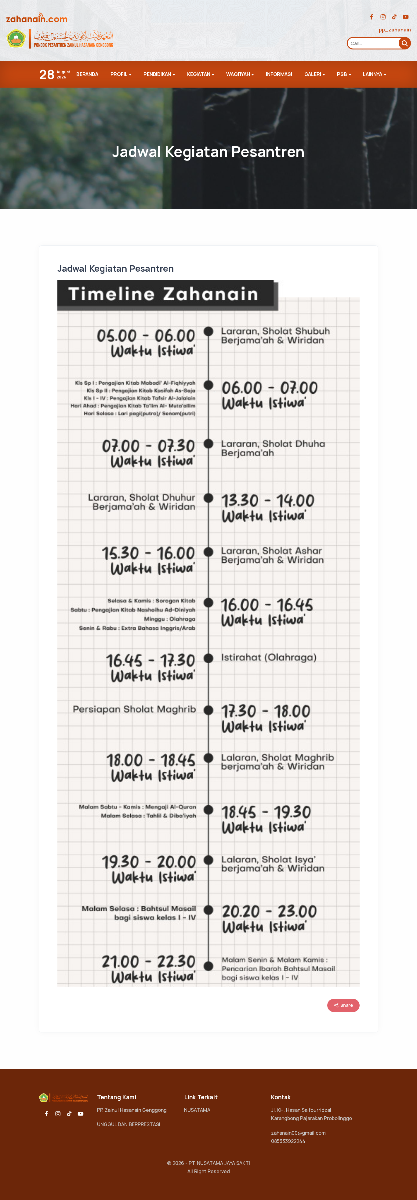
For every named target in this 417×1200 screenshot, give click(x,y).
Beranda (87, 74)
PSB (342, 74)
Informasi (279, 74)
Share (346, 1005)
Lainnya (372, 74)
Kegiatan (198, 74)
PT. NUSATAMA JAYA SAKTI (219, 1163)
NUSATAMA (197, 1110)
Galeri (312, 74)
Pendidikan (157, 74)
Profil (119, 74)
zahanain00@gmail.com (298, 1132)
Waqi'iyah (238, 74)
